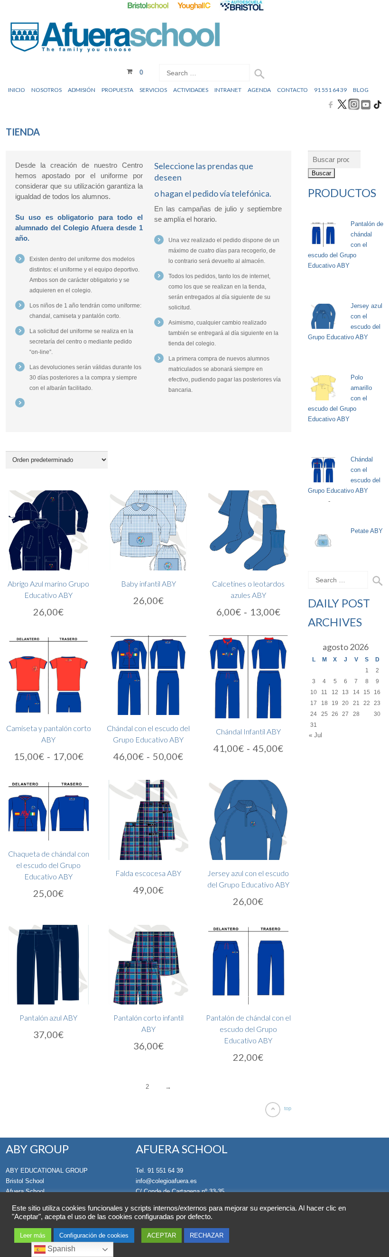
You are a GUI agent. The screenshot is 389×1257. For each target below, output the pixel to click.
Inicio (16, 89)
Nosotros (46, 89)
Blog (361, 89)
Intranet (227, 89)
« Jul (315, 735)
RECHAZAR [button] (206, 1235)
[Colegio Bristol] (147, 5)
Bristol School (25, 1181)
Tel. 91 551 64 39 (159, 1170)
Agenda (259, 89)
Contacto (292, 89)
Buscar (321, 173)
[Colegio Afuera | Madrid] (115, 38)
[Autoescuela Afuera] (241, 5)
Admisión (81, 89)
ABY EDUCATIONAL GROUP (47, 1170)
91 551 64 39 (330, 89)
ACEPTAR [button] (161, 1235)
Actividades (190, 89)
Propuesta (117, 89)
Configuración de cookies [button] (94, 1235)
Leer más (33, 1235)
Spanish (60, 1249)
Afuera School (25, 1191)
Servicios (153, 89)
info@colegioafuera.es (166, 1181)
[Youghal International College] (194, 5)
